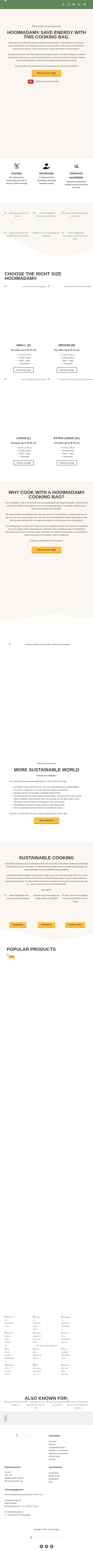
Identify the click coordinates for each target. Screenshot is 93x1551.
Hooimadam (54, 1473)
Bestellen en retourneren (59, 1450)
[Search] (69, 4)
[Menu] (79, 4)
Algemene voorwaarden (58, 1453)
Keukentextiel (54, 1476)
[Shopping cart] (73, 4)
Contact (8, 1472)
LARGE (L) (23, 438)
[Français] (6, 1420)
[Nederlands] (6, 1416)
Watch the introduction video (47, 81)
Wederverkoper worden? (14, 1478)
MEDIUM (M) (67, 345)
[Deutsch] (6, 1418)
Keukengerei (54, 1479)
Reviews (52, 1444)
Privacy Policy (54, 1456)
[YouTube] (51, 1546)
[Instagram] (46, 1546)
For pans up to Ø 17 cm (23, 350)
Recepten (53, 1441)
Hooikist (52, 1459)
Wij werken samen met (14, 1481)
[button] (86, 4)
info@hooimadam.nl (15, 1512)
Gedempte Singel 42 (13, 1500)
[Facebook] (41, 1546)
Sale (51, 1482)
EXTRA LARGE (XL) (67, 438)
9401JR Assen (10, 1503)
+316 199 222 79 (14, 1515)
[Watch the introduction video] (31, 81)
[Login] (63, 4)
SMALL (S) (23, 345)
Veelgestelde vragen (57, 1447)
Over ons (8, 1475)
